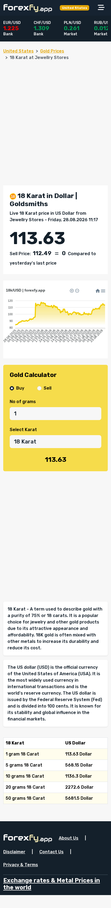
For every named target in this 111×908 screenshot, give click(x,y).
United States (18, 51)
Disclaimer (14, 851)
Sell (47, 388)
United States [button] (74, 8)
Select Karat (23, 429)
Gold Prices (52, 51)
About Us (68, 838)
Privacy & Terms (20, 864)
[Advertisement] (55, 120)
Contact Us (51, 851)
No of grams (23, 401)
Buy (20, 388)
